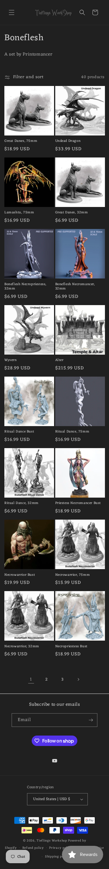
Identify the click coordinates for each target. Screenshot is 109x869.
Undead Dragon (68, 141)
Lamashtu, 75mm (19, 212)
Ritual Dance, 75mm (72, 432)
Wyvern (10, 360)
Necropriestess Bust (71, 646)
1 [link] (31, 679)
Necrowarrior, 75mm (72, 575)
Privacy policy (60, 848)
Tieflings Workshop (52, 841)
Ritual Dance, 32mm (21, 503)
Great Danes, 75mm (20, 141)
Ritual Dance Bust (19, 432)
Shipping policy (57, 856)
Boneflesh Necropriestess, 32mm (25, 286)
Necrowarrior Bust (19, 575)
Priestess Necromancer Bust (78, 503)
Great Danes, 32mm (71, 212)
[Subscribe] (90, 720)
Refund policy (33, 848)
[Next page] (78, 679)
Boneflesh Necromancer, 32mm (75, 286)
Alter (59, 360)
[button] (11, 12)
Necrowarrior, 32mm (21, 646)
